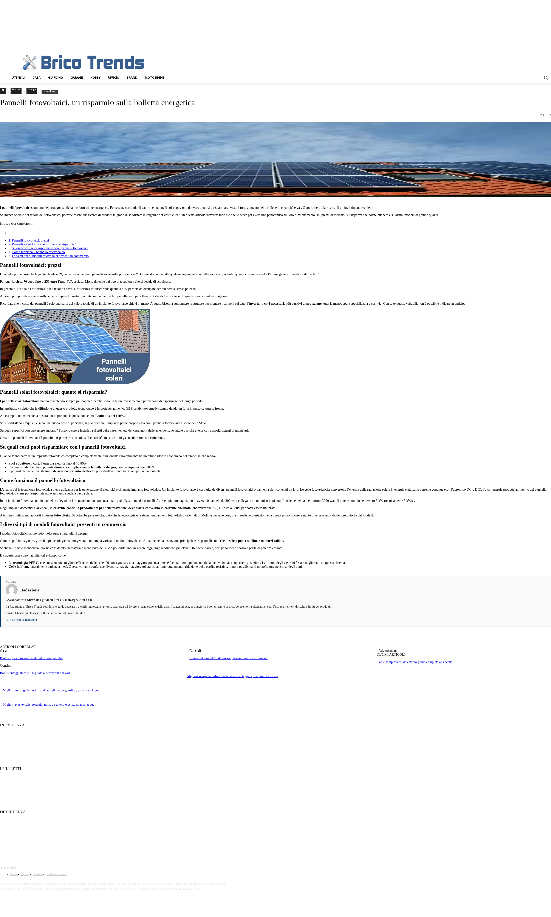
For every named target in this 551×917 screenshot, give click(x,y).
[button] (546, 77)
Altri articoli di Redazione (21, 619)
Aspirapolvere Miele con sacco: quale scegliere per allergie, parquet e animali (50, 834)
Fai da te (16, 89)
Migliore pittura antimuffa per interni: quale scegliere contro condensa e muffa (51, 790)
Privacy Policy (8, 867)
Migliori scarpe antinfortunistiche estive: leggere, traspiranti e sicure (232, 676)
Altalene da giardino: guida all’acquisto (27, 847)
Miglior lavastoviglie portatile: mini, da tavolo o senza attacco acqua (48, 704)
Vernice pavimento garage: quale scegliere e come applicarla (40, 760)
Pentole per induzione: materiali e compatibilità (31, 658)
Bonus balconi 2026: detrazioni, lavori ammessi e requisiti (228, 658)
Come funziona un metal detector (23, 820)
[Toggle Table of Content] (3, 233)
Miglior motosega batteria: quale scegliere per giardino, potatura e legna (51, 690)
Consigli (32, 89)
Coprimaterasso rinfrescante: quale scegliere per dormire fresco (41, 803)
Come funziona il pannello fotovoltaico (38, 252)
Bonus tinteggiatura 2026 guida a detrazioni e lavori (35, 673)
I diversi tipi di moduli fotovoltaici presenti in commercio (50, 256)
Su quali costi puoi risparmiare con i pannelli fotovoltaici (50, 248)
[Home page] (3, 91)
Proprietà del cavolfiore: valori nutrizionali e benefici (36, 747)
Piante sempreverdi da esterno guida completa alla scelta (414, 662)
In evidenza (50, 91)
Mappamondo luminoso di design (23, 734)
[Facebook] (4, 900)
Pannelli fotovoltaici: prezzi (30, 240)
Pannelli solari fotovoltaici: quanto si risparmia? (44, 244)
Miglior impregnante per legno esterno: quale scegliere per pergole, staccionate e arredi (56, 777)
